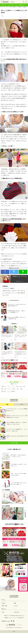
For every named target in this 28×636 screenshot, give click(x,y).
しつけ (8, 391)
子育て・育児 (4, 605)
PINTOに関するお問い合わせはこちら (17, 615)
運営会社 (20, 617)
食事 (24, 386)
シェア (5, 272)
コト (4, 599)
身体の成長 (13, 391)
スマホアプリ (16, 612)
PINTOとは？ (22, 5)
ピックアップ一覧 (12, 5)
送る (23, 272)
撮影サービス (4, 386)
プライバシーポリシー (13, 617)
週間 (7, 404)
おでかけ (3, 603)
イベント (13, 386)
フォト (4, 608)
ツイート (14, 272)
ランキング (3, 5)
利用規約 (6, 617)
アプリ (9, 386)
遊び (2, 15)
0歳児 (17, 386)
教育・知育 (3, 391)
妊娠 (15, 603)
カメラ (3, 612)
